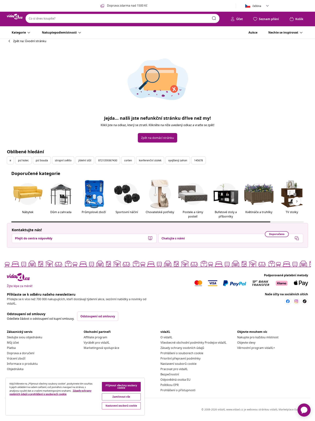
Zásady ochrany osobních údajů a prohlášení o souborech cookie (50, 392)
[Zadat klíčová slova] (214, 18)
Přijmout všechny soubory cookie (121, 386)
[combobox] (122, 18)
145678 (198, 160)
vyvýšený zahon (177, 160)
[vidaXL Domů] (15, 16)
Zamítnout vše (121, 396)
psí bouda (42, 160)
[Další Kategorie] (296, 201)
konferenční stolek (150, 160)
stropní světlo (63, 160)
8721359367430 (107, 160)
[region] (75, 396)
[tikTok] (304, 301)
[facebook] (288, 301)
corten (128, 160)
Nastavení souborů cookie (178, 364)
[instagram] (296, 301)
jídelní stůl (84, 160)
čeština (256, 6)
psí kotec (23, 160)
